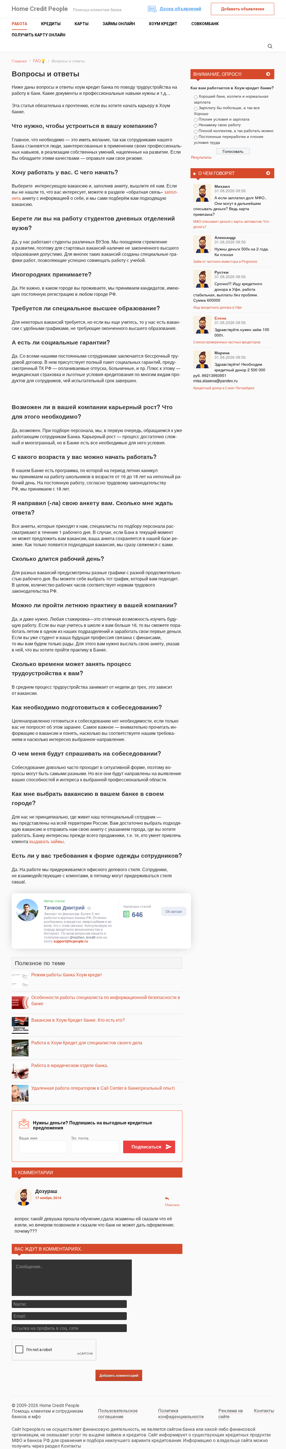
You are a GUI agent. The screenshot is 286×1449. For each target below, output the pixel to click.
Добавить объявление (242, 9)
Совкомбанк (205, 24)
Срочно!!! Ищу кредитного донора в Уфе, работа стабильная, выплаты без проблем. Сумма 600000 (227, 292)
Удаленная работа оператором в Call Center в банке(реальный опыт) (103, 1088)
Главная (19, 61)
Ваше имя (28, 1138)
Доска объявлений (180, 8)
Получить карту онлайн (38, 35)
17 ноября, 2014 (48, 1197)
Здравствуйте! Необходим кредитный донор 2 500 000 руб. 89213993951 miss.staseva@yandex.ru (229, 372)
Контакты (264, 1410)
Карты (82, 24)
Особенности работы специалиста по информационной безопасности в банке (105, 1000)
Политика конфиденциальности (181, 1413)
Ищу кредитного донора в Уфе (217, 307)
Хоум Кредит (163, 24)
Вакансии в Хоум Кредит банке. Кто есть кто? (78, 1020)
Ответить (172, 1205)
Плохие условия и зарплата (224, 119)
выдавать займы (46, 841)
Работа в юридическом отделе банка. (69, 1065)
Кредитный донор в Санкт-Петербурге (223, 387)
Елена (220, 318)
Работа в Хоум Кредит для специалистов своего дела (86, 1042)
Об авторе (174, 911)
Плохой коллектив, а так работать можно (236, 130)
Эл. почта (80, 1138)
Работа (19, 24)
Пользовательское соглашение (118, 1413)
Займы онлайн (119, 24)
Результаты (201, 157)
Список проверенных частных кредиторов (226, 341)
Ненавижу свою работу (220, 124)
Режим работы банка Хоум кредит (66, 974)
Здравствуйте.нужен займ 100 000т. (241, 332)
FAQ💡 (39, 61)
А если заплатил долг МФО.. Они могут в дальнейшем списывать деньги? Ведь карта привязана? (230, 206)
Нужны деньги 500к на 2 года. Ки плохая (241, 251)
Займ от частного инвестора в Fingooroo (225, 261)
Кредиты (51, 24)
